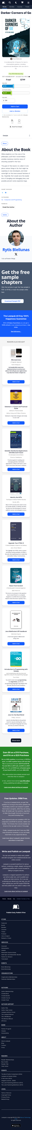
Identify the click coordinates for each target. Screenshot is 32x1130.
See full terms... (16, 331)
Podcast (3, 934)
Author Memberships (7, 991)
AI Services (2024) (6, 1078)
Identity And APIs (16, 497)
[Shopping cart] (22, 2)
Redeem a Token (6, 938)
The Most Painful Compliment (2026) (11, 1074)
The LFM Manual (6, 1016)
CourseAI (4, 946)
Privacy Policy (5, 1097)
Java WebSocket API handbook (16, 631)
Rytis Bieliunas (17, 59)
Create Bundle (5, 995)
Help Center (4, 1066)
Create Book (5, 993)
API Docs (4, 1021)
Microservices (16, 360)
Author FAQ (4, 1008)
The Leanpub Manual (7, 1014)
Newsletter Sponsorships (8, 952)
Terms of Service (6, 1093)
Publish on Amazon (6, 956)
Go (2, 199)
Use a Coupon (5, 936)
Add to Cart (15, 106)
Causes (3, 1031)
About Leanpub (5, 1041)
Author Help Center (7, 1010)
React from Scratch (16, 586)
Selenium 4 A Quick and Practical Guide (16, 407)
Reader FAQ (4, 1064)
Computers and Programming (13, 199)
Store (4, 899)
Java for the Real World (16, 715)
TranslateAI (4, 959)
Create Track (5, 1000)
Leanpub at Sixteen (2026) (9, 1076)
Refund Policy (5, 1099)
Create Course (5, 998)
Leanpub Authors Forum (8, 1012)
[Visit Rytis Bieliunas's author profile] (16, 238)
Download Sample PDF (12, 301)
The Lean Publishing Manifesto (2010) (12, 1085)
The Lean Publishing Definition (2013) (12, 1082)
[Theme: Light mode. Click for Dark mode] (16, 2)
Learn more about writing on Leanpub (16, 787)
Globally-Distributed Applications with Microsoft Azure (16, 451)
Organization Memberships (9, 977)
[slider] (13, 86)
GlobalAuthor (5, 948)
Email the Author (8, 207)
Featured (4, 923)
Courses (19, 7)
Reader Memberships (7, 1059)
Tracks (27, 7)
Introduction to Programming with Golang (16, 670)
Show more (16, 740)
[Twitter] (16, 254)
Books (4, 7)
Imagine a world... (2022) (8, 1080)
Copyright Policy (6, 1095)
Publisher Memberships (8, 979)
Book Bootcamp (6, 969)
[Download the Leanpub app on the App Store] (16, 1125)
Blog (2, 1043)
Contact (3, 1045)
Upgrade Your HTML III (16, 543)
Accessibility (5, 1033)
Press (3, 1047)
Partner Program (6, 1028)
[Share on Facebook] (6, 193)
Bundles (12, 7)
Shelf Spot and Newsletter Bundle (11, 954)
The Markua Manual (7, 1018)
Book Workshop (5, 967)
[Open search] (10, 2)
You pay (4, 97)
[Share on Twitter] (2, 193)
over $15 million (25, 781)
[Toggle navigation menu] (29, 135)
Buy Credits (4, 1062)
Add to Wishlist (15, 111)
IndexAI (3, 950)
